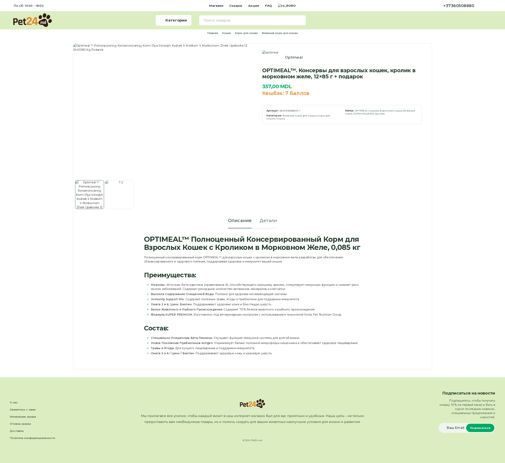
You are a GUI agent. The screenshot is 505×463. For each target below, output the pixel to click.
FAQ (268, 5)
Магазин (216, 5)
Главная (212, 33)
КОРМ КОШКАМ (363, 113)
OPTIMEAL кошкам (367, 110)
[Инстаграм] (487, 5)
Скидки (235, 5)
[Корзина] (493, 20)
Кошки (226, 33)
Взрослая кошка (391, 110)
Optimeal (294, 57)
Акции (253, 5)
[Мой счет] (487, 20)
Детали (268, 220)
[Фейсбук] (481, 5)
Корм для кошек (246, 33)
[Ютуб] (494, 5)
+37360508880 (458, 5)
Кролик (380, 113)
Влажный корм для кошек (280, 33)
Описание (240, 220)
